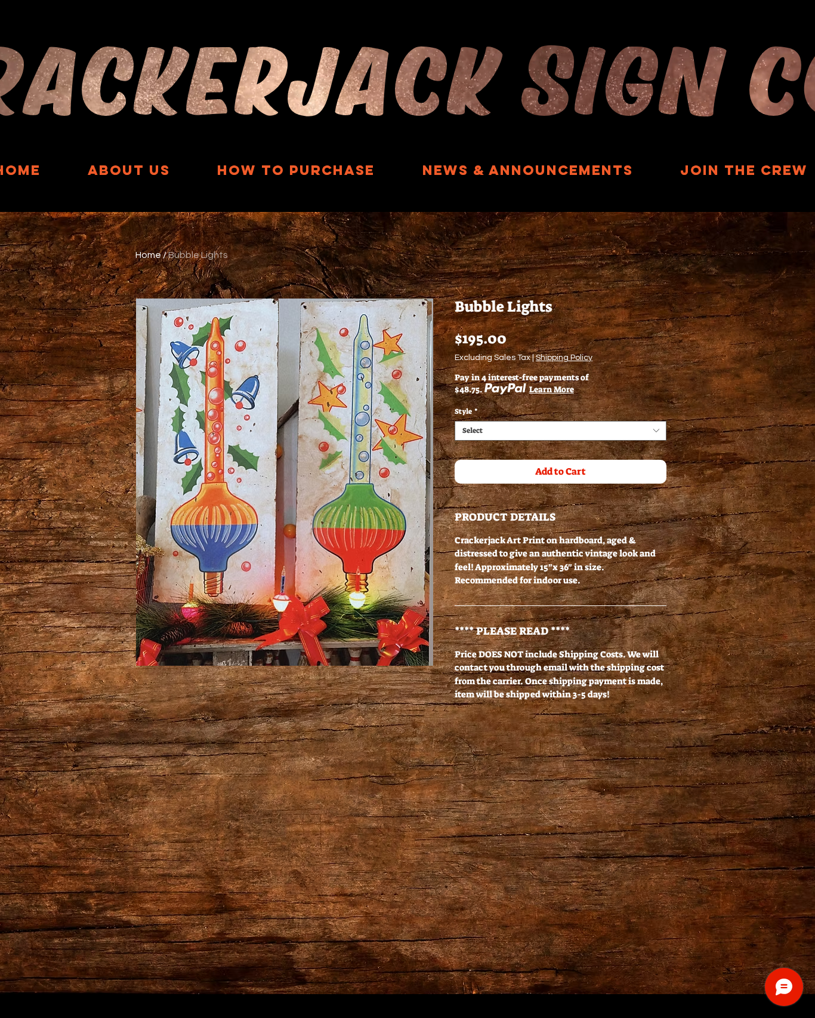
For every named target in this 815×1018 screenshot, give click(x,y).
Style (466, 411)
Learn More (551, 389)
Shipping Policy (564, 357)
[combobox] (560, 431)
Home (148, 255)
